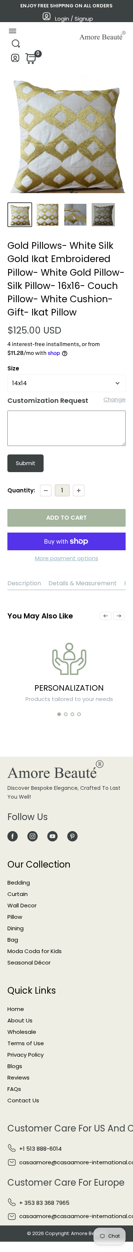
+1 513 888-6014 (40, 1148)
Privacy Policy (25, 1055)
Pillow (14, 917)
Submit (25, 463)
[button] (59, 714)
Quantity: (21, 490)
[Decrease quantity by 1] (46, 490)
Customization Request (47, 400)
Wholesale (21, 1032)
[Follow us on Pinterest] (72, 836)
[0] (30, 61)
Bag (12, 940)
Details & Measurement (82, 583)
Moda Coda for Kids (34, 951)
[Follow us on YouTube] (52, 836)
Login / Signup (74, 18)
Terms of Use (25, 1043)
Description (24, 583)
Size (13, 368)
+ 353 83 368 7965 (44, 1203)
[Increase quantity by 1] (79, 490)
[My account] (15, 59)
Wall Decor (22, 905)
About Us (20, 1020)
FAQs (14, 1089)
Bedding (18, 882)
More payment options (66, 558)
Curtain (17, 894)
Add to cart (66, 517)
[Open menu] (12, 33)
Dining (15, 928)
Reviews (18, 1077)
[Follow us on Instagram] (32, 836)
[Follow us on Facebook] (12, 836)
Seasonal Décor (29, 962)
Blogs (14, 1066)
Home (15, 1009)
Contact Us (23, 1100)
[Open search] (15, 45)
